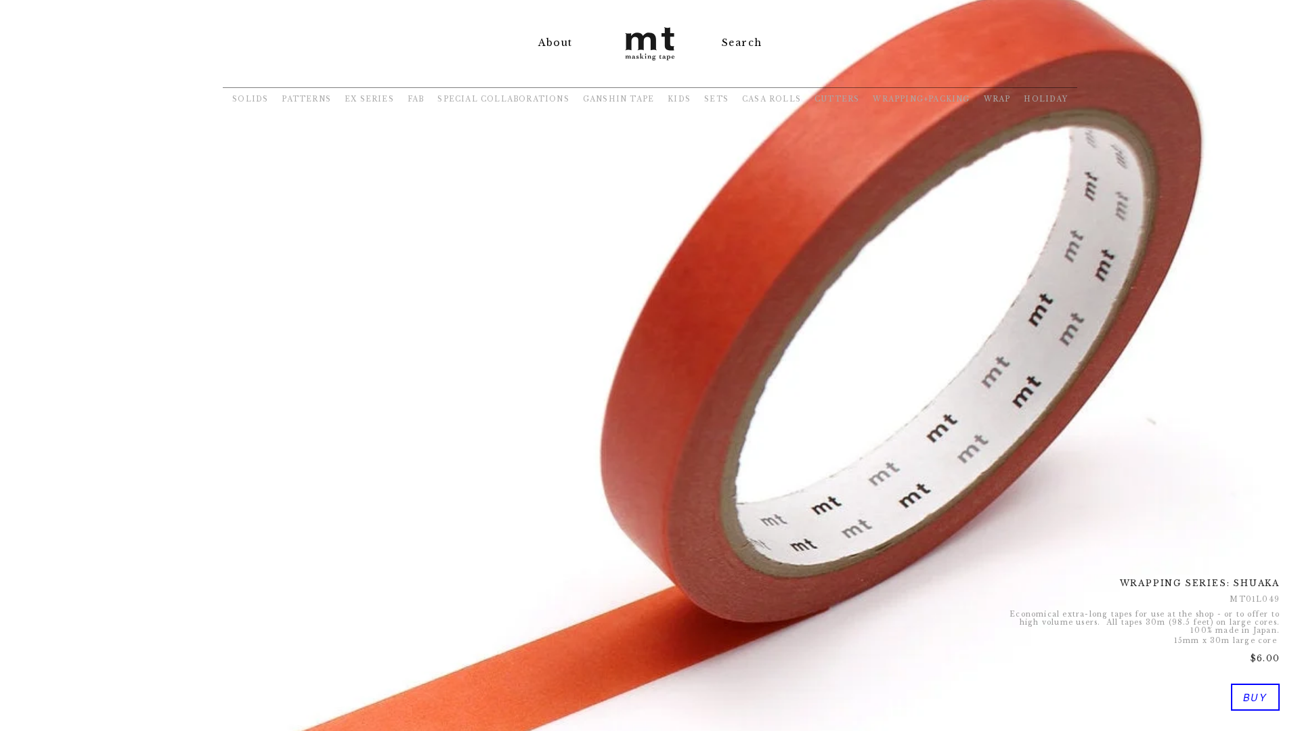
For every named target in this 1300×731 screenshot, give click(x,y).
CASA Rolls (771, 99)
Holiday (1045, 99)
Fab (416, 99)
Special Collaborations (503, 99)
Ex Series (369, 99)
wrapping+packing (921, 99)
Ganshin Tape (618, 99)
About (555, 43)
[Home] (650, 62)
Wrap (997, 99)
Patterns (306, 99)
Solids (250, 99)
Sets (716, 99)
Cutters (837, 99)
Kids (679, 99)
